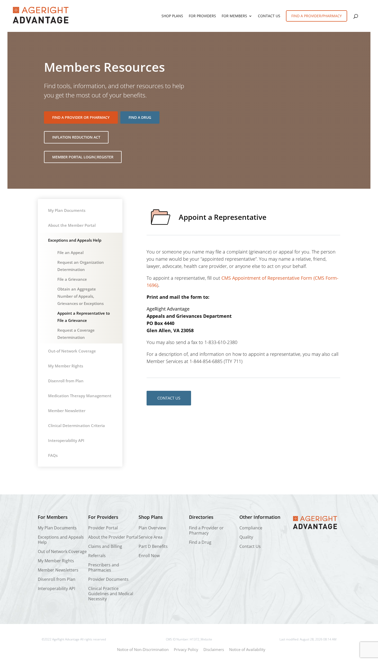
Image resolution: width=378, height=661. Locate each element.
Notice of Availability (247, 649)
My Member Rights (65, 365)
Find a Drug (140, 117)
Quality (246, 537)
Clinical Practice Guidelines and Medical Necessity (110, 594)
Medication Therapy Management (79, 395)
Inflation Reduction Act (76, 137)
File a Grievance (72, 279)
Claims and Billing (105, 546)
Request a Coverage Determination (76, 334)
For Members (234, 16)
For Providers (202, 16)
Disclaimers (213, 649)
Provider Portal (103, 528)
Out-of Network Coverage (72, 351)
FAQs (53, 455)
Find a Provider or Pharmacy (81, 117)
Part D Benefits (153, 546)
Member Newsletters (58, 570)
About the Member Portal (72, 225)
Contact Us (269, 16)
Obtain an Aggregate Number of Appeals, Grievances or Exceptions (80, 296)
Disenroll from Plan (66, 380)
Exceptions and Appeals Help (74, 240)
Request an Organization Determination (80, 266)
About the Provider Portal (113, 537)
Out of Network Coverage (62, 551)
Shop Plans (172, 16)
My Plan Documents (66, 210)
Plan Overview (152, 528)
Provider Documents (108, 579)
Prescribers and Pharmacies (103, 567)
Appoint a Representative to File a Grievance (83, 317)
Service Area (151, 537)
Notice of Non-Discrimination (143, 649)
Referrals (97, 555)
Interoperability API (66, 440)
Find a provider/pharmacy (316, 15)
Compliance (250, 528)
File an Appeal (70, 252)
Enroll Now (149, 555)
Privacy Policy (186, 649)
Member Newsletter (66, 410)
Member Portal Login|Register (82, 157)
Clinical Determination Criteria (76, 425)
